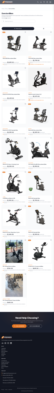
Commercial (4, 360)
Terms (6, 389)
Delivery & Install (4, 363)
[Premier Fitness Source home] (7, 2)
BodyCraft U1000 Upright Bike (10, 130)
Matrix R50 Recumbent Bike (9, 58)
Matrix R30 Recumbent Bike (35, 130)
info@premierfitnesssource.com (8, 373)
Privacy (2, 389)
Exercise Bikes (4, 351)
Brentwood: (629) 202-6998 (9, 382)
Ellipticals (3, 349)
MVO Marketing (30, 390)
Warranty (10, 389)
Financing (3, 365)
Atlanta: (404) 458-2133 (8, 375)
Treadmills (3, 348)
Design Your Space (5, 362)
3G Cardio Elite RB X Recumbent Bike (37, 164)
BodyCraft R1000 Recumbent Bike (11, 94)
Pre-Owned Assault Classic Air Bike (11, 300)
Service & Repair (4, 366)
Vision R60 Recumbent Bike (35, 58)
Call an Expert (19, 326)
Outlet (2, 355)
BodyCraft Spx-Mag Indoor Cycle (11, 232)
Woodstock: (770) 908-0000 (9, 380)
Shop (6, 8)
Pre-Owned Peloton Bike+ (9, 266)
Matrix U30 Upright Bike (34, 232)
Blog (2, 368)
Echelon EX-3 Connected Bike (35, 266)
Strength (3, 352)
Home (3, 8)
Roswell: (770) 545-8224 (8, 377)
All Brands (3, 354)
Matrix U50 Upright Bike (34, 198)
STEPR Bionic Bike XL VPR (9, 198)
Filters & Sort (18, 28)
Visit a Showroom (35, 326)
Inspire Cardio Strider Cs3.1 (35, 94)
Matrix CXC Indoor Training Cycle (11, 164)
